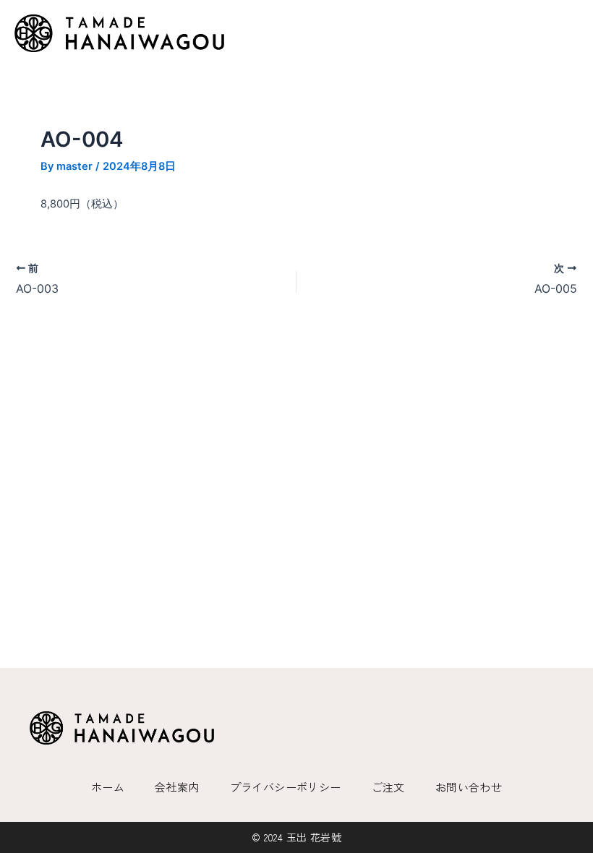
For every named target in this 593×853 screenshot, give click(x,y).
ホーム (107, 786)
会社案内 (177, 786)
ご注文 (388, 786)
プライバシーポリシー (285, 786)
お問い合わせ (468, 786)
